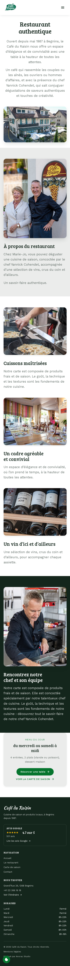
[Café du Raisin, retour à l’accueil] (10, 7)
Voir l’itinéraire (11, 894)
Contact (8, 872)
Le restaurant (11, 862)
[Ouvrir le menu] (62, 7)
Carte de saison (12, 867)
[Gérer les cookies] (6, 959)
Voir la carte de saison (33, 779)
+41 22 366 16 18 (12, 890)
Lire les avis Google (17, 841)
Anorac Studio (23, 956)
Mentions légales (12, 951)
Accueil (7, 858)
